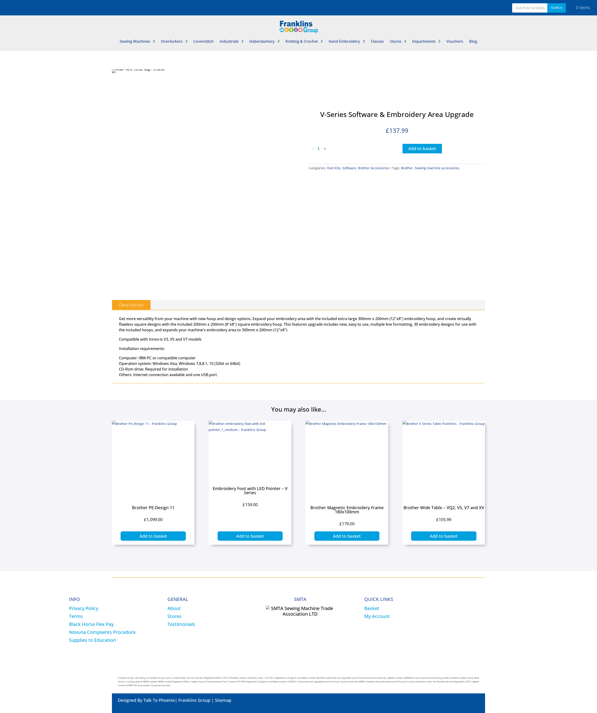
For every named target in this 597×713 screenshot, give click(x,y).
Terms (76, 616)
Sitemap (223, 700)
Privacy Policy (83, 608)
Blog (473, 42)
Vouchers (454, 42)
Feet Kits (333, 168)
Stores (395, 42)
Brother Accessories (373, 168)
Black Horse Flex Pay (91, 624)
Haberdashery (262, 42)
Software (349, 168)
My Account (377, 616)
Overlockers (172, 42)
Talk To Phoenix (159, 700)
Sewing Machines (135, 42)
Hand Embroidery (344, 42)
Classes (377, 42)
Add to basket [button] (153, 536)
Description (131, 305)
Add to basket (422, 148)
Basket (371, 608)
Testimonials (181, 624)
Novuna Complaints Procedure (102, 632)
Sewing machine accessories (437, 168)
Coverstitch (203, 42)
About (174, 608)
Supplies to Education (92, 640)
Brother (407, 168)
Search (556, 8)
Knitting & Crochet (301, 42)
